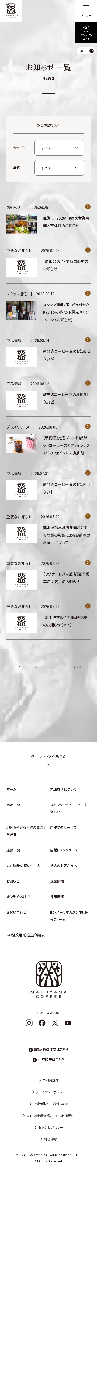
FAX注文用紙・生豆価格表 (25, 934)
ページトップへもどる (48, 756)
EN (88, 72)
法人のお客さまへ (63, 865)
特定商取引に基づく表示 (50, 1103)
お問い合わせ (16, 912)
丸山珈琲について (63, 789)
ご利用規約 (51, 1080)
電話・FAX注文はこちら (51, 1049)
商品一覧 (13, 804)
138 (77, 667)
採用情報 (57, 896)
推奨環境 (50, 1139)
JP (88, 63)
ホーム (11, 789)
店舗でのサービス (63, 827)
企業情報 (57, 881)
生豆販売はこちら (51, 1059)
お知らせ (12, 881)
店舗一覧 (13, 849)
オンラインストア (18, 896)
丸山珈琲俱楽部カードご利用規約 (50, 1115)
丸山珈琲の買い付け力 (23, 865)
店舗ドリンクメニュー (65, 849)
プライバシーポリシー (50, 1092)
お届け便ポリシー (50, 1127)
